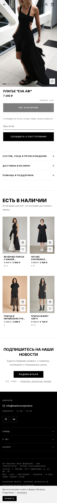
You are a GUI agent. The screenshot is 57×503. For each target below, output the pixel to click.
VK (14, 419)
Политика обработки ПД (36, 482)
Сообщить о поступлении (28, 136)
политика (22, 492)
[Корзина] (52, 4)
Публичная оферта (12, 482)
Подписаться (28, 374)
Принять (10, 498)
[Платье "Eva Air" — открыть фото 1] (28, 43)
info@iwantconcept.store (19, 405)
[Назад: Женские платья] (4, 4)
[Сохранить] (52, 81)
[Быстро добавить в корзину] (23, 242)
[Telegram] (6, 419)
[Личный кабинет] (46, 4)
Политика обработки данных (35, 381)
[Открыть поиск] (40, 4)
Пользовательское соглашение (18, 485)
